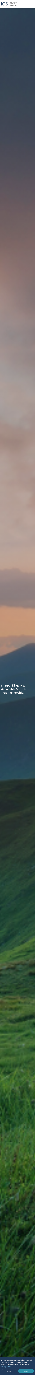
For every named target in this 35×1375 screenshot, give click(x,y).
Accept (26, 1371)
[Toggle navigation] (33, 4)
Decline (9, 1371)
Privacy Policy (5, 1367)
